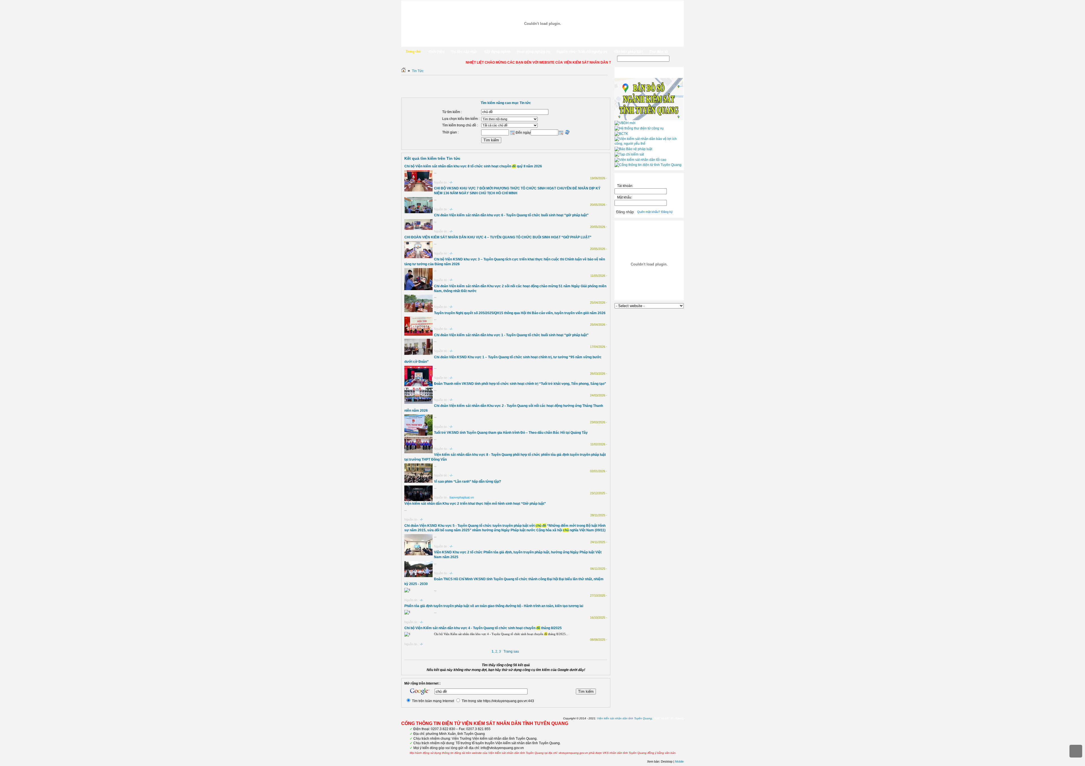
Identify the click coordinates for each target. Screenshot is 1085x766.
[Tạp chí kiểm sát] (629, 154)
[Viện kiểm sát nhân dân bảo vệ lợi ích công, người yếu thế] (649, 144)
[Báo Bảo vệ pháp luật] (633, 149)
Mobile (679, 761)
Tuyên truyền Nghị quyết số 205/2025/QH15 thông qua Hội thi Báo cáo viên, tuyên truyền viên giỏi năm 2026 (520, 313)
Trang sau (511, 651)
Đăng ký (667, 211)
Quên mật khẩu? (648, 211)
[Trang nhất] (403, 71)
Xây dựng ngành (497, 52)
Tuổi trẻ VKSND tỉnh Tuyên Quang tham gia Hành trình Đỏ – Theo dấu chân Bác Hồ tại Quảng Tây (511, 433)
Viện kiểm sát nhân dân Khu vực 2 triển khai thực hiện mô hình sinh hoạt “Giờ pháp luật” (475, 504)
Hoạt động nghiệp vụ (533, 52)
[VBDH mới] (625, 123)
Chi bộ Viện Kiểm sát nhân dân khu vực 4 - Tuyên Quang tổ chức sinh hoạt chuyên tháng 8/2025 (483, 628)
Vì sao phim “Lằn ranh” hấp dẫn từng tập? (467, 482)
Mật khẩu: (625, 197)
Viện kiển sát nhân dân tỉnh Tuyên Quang (624, 718)
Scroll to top (1075, 751)
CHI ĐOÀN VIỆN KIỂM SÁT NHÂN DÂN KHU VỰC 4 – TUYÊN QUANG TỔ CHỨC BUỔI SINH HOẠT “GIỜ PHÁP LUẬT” (497, 237)
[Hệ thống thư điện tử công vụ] (639, 128)
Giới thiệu (436, 52)
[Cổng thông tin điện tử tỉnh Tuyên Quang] (648, 165)
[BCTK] (621, 134)
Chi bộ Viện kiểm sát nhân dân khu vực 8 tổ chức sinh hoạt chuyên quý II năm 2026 (473, 166)
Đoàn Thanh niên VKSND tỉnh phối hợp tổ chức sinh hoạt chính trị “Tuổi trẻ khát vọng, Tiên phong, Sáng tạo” (520, 384)
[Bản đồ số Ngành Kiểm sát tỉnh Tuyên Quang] (649, 119)
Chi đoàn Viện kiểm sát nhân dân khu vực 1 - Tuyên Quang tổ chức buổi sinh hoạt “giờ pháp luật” (511, 335)
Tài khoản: (625, 186)
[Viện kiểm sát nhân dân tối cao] (640, 160)
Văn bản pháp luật (628, 52)
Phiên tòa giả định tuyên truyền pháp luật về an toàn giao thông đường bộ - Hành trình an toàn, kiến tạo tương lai (493, 606)
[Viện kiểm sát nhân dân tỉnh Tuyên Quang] (542, 24)
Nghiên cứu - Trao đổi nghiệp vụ (582, 52)
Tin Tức (418, 71)
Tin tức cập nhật (464, 52)
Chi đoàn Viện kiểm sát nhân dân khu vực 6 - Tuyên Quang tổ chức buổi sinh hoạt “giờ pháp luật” (511, 215)
